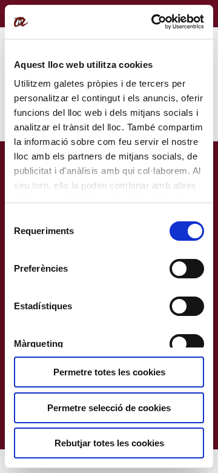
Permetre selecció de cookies (109, 408)
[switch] (187, 268)
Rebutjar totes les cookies (109, 443)
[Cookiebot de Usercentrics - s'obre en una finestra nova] (154, 22)
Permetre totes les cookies (109, 372)
